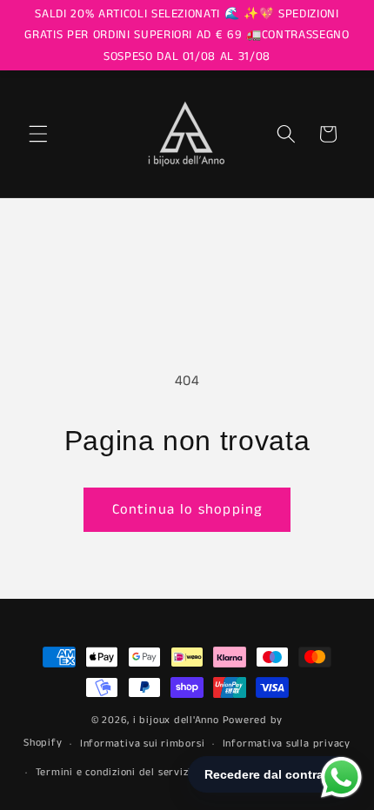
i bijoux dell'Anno (178, 720)
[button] (38, 134)
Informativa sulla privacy (287, 743)
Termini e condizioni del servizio (116, 772)
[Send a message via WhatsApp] (341, 777)
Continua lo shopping (187, 510)
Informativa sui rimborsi (142, 743)
